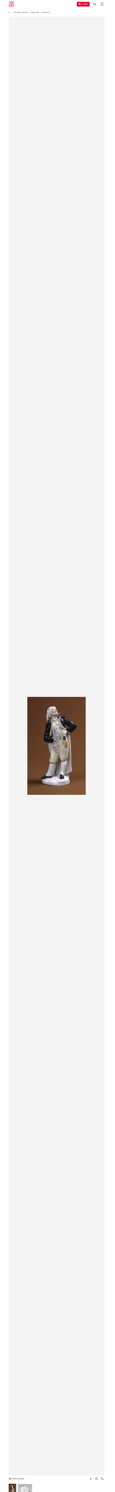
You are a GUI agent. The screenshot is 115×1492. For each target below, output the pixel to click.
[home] (10, 12)
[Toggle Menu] (102, 4)
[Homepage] (11, 4)
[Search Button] (94, 4)
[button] (56, 746)
